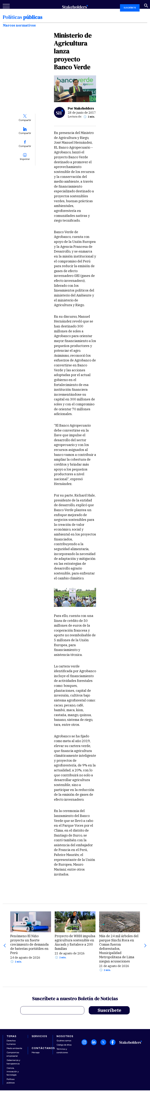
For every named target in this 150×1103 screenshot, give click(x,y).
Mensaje (36, 1052)
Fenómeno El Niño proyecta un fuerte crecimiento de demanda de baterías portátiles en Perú (29, 944)
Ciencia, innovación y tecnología (13, 1071)
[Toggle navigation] (6, 6)
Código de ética (64, 1045)
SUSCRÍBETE (130, 8)
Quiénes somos (64, 1040)
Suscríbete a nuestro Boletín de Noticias (75, 999)
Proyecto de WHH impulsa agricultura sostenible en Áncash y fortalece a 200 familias (75, 942)
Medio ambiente (14, 1048)
